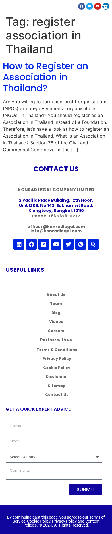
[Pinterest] (80, 244)
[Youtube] (56, 244)
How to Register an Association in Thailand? (45, 76)
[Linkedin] (18, 244)
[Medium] (43, 244)
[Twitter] (68, 244)
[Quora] (93, 244)
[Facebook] (31, 244)
